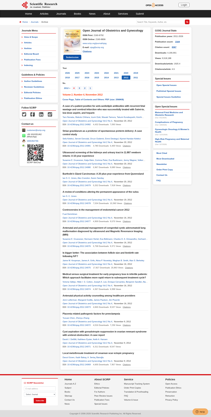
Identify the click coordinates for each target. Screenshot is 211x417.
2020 (126, 73)
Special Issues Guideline (168, 97)
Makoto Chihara (82, 117)
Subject (68, 388)
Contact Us (161, 175)
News (92, 13)
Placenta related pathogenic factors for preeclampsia (91, 313)
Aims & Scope (31, 37)
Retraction (170, 396)
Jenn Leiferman (70, 300)
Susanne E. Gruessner (73, 160)
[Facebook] (32, 114)
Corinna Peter (101, 160)
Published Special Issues (168, 91)
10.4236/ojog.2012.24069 (79, 364)
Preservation (171, 392)
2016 (87, 77)
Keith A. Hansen (100, 339)
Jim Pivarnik (114, 300)
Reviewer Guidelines (34, 87)
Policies (170, 379)
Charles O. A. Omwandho (125, 239)
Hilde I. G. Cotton (85, 282)
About (106, 13)
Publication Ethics (33, 98)
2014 (106, 77)
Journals (61, 13)
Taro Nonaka (68, 117)
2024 (87, 73)
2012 (126, 77)
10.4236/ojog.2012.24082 (79, 124)
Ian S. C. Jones (70, 178)
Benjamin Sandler (134, 282)
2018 (67, 77)
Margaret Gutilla (85, 300)
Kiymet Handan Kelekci (130, 138)
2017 (77, 77)
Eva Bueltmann (115, 160)
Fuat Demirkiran (70, 214)
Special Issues (100, 404)
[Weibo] (50, 114)
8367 (174, 47)
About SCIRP (102, 379)
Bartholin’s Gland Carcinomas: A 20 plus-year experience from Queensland (103, 174)
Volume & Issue (131, 400)
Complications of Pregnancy (169, 122)
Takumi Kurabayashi (126, 117)
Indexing (28, 65)
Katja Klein (89, 160)
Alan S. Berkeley (136, 260)
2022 (106, 73)
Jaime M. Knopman (71, 260)
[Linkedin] (41, 114)
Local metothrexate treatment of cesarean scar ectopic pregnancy (98, 353)
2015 (96, 77)
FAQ (158, 180)
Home (28, 13)
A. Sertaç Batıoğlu (95, 357)
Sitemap (68, 396)
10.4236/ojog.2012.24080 (79, 167)
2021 (116, 73)
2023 (96, 73)
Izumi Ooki (96, 117)
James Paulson (101, 300)
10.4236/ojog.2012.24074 (79, 289)
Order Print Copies (132, 388)
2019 (135, 73)
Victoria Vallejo (69, 282)
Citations (87, 51)
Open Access (171, 384)
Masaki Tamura (109, 117)
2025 (77, 73)
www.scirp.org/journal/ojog (95, 43)
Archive (28, 48)
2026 (67, 73)
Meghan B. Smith (120, 260)
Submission (72, 57)
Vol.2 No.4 (107, 121)
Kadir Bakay (81, 357)
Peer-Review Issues (103, 396)
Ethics (97, 384)
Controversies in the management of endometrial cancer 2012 (96, 210)
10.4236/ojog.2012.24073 (79, 307)
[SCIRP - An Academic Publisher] (39, 5)
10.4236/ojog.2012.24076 (79, 246)
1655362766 (32, 141)
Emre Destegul (112, 138)
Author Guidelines (33, 81)
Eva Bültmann (106, 239)
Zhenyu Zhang (82, 318)
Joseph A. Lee (100, 282)
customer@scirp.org (36, 130)
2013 (116, 77)
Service (128, 379)
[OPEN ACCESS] (154, 5)
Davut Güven (68, 357)
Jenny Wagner (130, 160)
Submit (140, 13)
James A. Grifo (88, 260)
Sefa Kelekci (68, 138)
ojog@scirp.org (97, 47)
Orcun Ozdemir (97, 138)
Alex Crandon (84, 178)
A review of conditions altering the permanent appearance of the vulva (101, 192)
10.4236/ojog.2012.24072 (79, 325)
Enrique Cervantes (116, 282)
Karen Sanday (97, 178)
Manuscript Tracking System (137, 384)
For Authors (99, 392)
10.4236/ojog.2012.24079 (79, 185)
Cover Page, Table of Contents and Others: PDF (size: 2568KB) (93, 99)
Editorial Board (31, 54)
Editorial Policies (32, 92)
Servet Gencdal (82, 138)
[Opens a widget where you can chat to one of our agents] (200, 412)
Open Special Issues (166, 85)
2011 (135, 77)
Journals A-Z (70, 384)
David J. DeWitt (70, 339)
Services (123, 13)
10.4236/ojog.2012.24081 (79, 146)
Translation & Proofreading (136, 392)
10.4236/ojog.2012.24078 (79, 203)
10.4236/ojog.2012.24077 (79, 221)
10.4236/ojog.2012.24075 (79, 267)
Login (184, 4)
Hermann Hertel (91, 239)
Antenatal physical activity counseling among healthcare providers (99, 295)
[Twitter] (24, 114)
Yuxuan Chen (69, 318)
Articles (44, 13)
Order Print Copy (164, 169)
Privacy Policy (171, 400)
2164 (177, 42)
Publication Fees (32, 59)
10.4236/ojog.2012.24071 (79, 346)
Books (77, 13)
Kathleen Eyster (85, 339)
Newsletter (161, 164)
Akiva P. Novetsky (104, 260)
